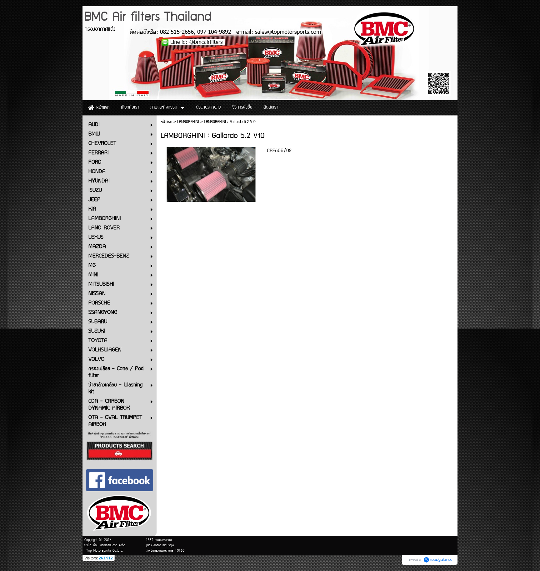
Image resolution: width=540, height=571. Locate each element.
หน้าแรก (166, 122)
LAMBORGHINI (188, 122)
